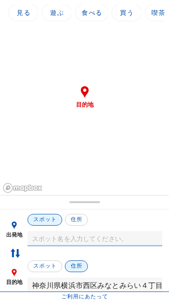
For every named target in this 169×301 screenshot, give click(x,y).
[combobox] (94, 238)
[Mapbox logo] (22, 188)
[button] (84, 202)
